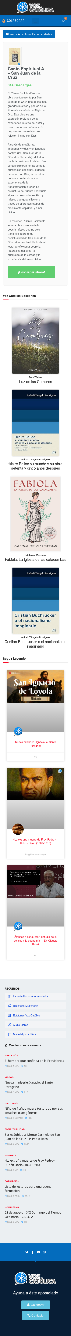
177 (25, 1222)
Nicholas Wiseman (36, 555)
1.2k (29, 1118)
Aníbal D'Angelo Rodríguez (35, 459)
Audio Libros (20, 1025)
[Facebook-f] (32, 1252)
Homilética (12, 1207)
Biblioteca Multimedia (25, 1006)
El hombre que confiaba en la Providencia (34, 1061)
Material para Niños (25, 1034)
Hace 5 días (13, 1066)
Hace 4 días (13, 1092)
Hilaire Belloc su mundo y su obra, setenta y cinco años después (35, 466)
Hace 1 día (12, 1170)
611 (25, 1066)
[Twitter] (26, 1252)
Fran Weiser (35, 377)
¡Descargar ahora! (31, 272)
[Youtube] (38, 1252)
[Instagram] (44, 1252)
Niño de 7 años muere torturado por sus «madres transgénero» (34, 1110)
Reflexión (11, 1055)
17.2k (26, 1143)
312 (24, 1170)
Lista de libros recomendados (30, 996)
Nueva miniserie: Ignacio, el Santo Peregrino (35, 744)
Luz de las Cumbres (35, 381)
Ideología (11, 1103)
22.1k (27, 1196)
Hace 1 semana (15, 1118)
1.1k (25, 1092)
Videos (9, 1077)
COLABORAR (15, 21)
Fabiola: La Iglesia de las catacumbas (35, 559)
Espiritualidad (15, 1129)
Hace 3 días (13, 1222)
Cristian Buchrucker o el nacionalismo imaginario (35, 644)
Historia (10, 1155)
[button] (35, 21)
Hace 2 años (13, 1196)
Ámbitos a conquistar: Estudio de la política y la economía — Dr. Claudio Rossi (35, 940)
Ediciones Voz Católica (26, 1015)
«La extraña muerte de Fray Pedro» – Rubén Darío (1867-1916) (31, 1162)
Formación (12, 1181)
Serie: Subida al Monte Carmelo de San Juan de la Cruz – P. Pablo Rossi (32, 1136)
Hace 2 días (13, 1143)
